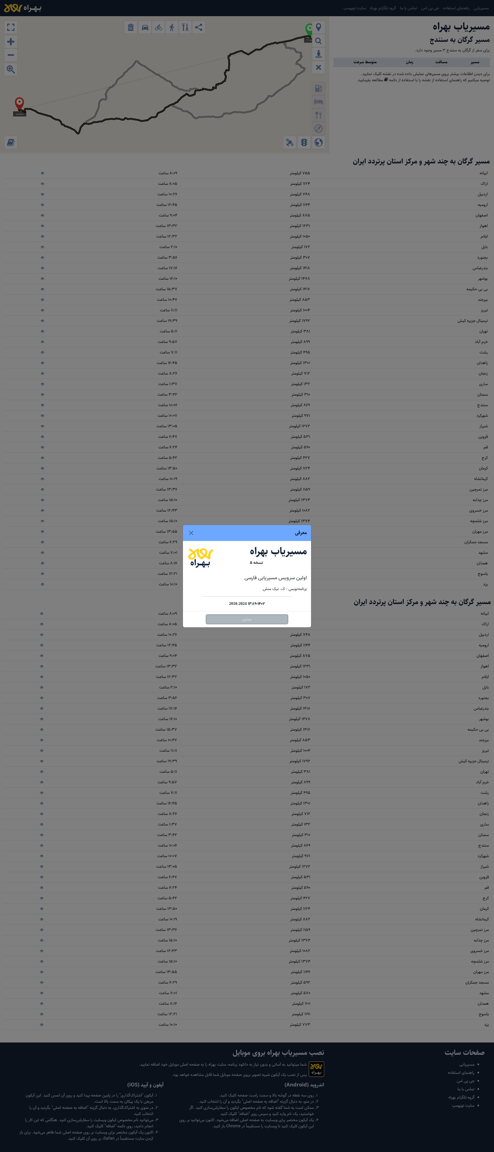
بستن (247, 619)
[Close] (191, 533)
